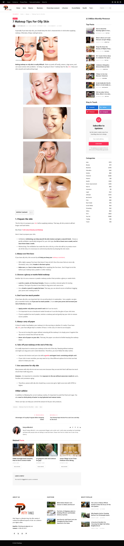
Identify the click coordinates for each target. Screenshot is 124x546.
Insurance (88, 189)
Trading (88, 219)
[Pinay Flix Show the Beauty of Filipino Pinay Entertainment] (90, 49)
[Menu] (3, 2)
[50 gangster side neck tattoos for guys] (47, 450)
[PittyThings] (7, 8)
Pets (87, 200)
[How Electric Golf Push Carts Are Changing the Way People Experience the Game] (51, 521)
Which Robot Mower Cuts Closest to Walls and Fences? (66, 503)
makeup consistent (59, 257)
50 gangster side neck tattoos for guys (46, 459)
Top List (88, 216)
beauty (15, 407)
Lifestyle (65, 8)
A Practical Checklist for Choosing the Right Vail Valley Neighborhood (100, 524)
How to (88, 186)
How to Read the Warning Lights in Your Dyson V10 (103, 30)
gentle (47, 355)
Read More (17, 466)
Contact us (15, 2)
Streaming (89, 208)
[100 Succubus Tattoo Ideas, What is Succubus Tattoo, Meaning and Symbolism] (90, 94)
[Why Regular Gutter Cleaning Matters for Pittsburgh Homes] (85, 515)
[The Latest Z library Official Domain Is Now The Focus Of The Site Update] (85, 504)
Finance (88, 178)
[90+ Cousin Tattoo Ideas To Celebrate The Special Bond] (90, 58)
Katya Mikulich (21, 25)
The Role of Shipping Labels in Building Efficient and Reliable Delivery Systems (66, 513)
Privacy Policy (23, 2)
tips (41, 407)
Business (40, 8)
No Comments (52, 25)
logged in (24, 479)
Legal (87, 192)
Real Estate (89, 203)
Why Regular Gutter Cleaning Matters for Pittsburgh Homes (100, 514)
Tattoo (107, 33)
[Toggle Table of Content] (30, 212)
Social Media (76, 8)
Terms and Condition (34, 2)
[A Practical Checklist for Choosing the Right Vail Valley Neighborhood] (85, 524)
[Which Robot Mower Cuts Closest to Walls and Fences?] (51, 504)
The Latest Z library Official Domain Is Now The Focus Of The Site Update (101, 504)
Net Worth (105, 87)
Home (8, 2)
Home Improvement (53, 8)
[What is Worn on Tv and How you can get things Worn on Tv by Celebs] (90, 40)
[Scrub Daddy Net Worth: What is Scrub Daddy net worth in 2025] (90, 85)
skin (69, 67)
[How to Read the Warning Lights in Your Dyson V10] (90, 31)
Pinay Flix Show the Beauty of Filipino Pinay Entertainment (103, 48)
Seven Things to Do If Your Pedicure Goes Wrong (68, 459)
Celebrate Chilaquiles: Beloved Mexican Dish (102, 66)
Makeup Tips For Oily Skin (26, 407)
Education (88, 170)
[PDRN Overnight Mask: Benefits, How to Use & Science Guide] (23, 450)
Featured (107, 51)
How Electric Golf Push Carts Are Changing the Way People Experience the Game (67, 521)
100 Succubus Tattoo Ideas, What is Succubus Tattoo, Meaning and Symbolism (103, 93)
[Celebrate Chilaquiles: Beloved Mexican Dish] (90, 67)
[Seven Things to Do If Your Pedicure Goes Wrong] (70, 450)
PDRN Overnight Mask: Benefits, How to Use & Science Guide (23, 459)
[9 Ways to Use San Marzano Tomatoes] (90, 76)
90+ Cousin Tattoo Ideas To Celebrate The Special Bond (103, 57)
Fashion (88, 173)
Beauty (30, 8)
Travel (87, 222)
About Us (44, 2)
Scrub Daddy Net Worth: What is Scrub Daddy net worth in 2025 (103, 84)
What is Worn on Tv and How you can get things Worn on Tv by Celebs (103, 39)
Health (85, 8)
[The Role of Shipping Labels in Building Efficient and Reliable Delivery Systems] (51, 513)
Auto (24, 8)
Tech (91, 8)
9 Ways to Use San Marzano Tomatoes (102, 75)
